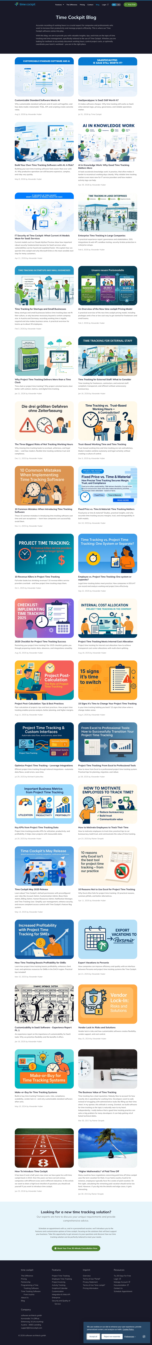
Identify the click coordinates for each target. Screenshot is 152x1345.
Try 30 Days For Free (122, 1276)
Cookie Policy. (128, 1329)
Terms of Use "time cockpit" (94, 1285)
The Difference (71, 5)
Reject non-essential (112, 1336)
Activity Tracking (58, 1285)
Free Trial (131, 5)
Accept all (93, 1336)
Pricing (82, 5)
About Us (25, 1297)
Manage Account (121, 1282)
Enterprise (56, 1297)
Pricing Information (90, 1288)
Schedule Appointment (123, 1291)
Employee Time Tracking (62, 1279)
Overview (87, 1276)
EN (114, 5)
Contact (90, 5)
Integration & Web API (61, 1294)
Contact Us (118, 1288)
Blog (97, 5)
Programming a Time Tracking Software (30, 1286)
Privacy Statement (90, 1282)
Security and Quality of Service (61, 1302)
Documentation (120, 1285)
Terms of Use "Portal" (91, 1279)
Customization (58, 1291)
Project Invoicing (58, 1282)
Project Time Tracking (61, 1276)
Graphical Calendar (60, 1288)
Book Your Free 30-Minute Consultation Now (77, 1248)
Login (104, 5)
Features (58, 5)
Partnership (25, 1282)
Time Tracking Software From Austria (31, 1293)
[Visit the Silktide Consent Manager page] (144, 1336)
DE (119, 5)
